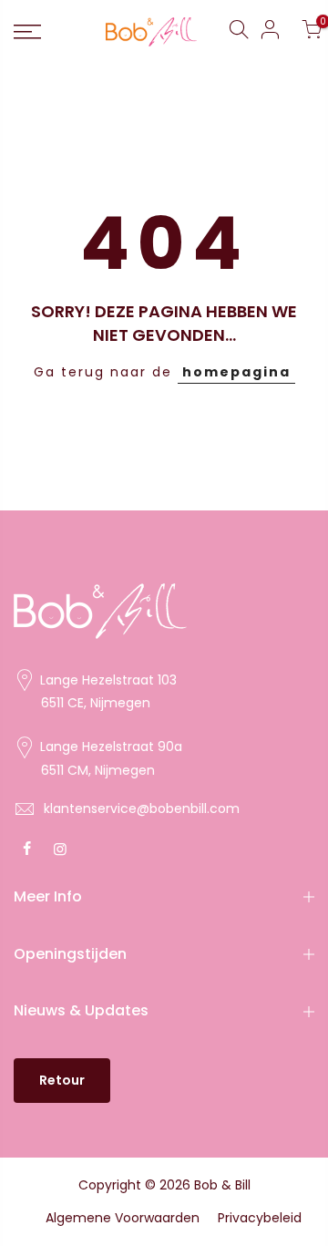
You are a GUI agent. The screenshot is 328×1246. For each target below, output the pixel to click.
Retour (62, 1080)
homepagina (236, 372)
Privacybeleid (260, 1218)
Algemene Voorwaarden (123, 1218)
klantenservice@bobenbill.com (142, 808)
